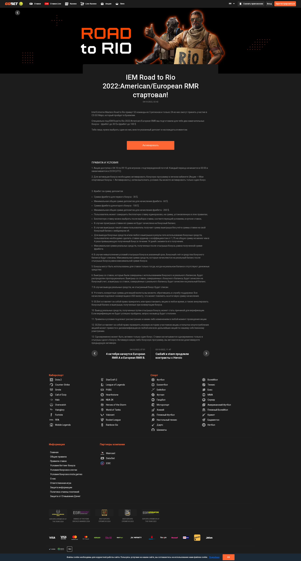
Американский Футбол (219, 405)
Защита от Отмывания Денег (65, 496)
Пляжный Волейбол (218, 410)
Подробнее (214, 557)
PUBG (109, 389)
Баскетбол (162, 384)
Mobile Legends (63, 425)
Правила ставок (58, 461)
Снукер (211, 400)
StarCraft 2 (111, 379)
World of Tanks (113, 410)
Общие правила (58, 456)
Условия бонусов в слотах (63, 470)
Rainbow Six (112, 425)
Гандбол (161, 400)
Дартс (160, 425)
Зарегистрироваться (285, 4)
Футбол (160, 379)
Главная (54, 452)
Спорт (154, 375)
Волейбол (213, 379)
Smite (58, 389)
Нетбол (211, 425)
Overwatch (60, 405)
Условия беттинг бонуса (62, 465)
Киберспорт (56, 375)
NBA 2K (109, 400)
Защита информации (61, 487)
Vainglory (59, 410)
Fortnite (59, 415)
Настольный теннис (167, 420)
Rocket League (113, 420)
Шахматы (162, 430)
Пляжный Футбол (166, 415)
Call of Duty (60, 394)
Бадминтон (213, 420)
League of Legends (115, 384)
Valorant (110, 415)
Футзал (160, 394)
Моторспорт (163, 405)
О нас (53, 478)
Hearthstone (112, 394)
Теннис (211, 384)
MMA (210, 394)
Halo (57, 400)
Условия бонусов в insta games (66, 474)
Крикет (211, 415)
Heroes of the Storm (116, 405)
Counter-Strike (62, 384)
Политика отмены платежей (64, 492)
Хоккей (160, 410)
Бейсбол (161, 389)
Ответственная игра (60, 483)
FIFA (57, 420)
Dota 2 (58, 379)
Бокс (210, 389)
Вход (269, 4)
